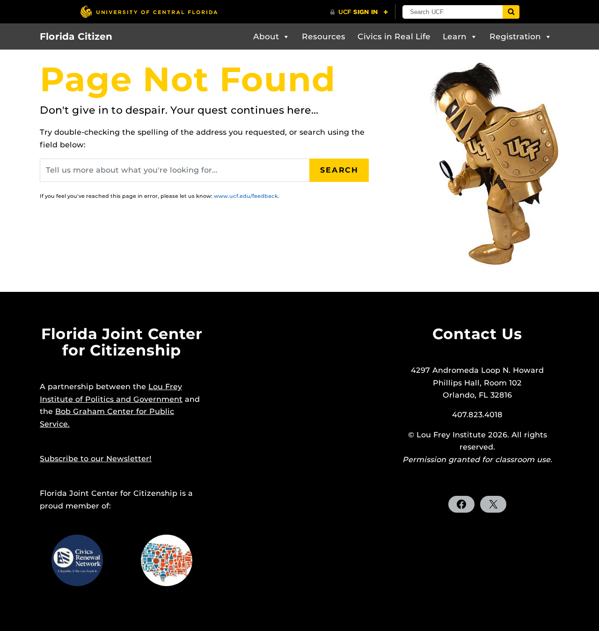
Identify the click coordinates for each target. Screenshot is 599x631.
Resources (323, 36)
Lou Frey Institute (451, 434)
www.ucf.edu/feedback (246, 196)
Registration (515, 36)
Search (339, 170)
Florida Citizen (76, 36)
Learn (455, 36)
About (266, 36)
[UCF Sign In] (359, 12)
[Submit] (511, 12)
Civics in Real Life (394, 36)
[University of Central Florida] (149, 11)
